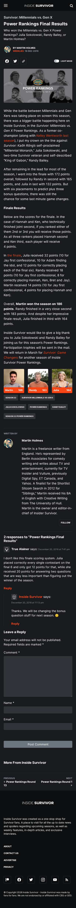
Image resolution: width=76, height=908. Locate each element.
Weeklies (18, 51)
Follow (65, 522)
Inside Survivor (30, 597)
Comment (12, 652)
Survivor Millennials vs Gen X (37, 397)
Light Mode (66, 61)
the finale (14, 255)
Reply (8, 588)
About (8, 846)
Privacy (9, 867)
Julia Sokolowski (15, 407)
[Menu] (8, 6)
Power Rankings (38, 407)
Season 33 (11, 397)
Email (9, 719)
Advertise (10, 860)
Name (9, 703)
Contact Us (11, 853)
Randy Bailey (59, 407)
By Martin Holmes (24, 47)
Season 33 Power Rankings (20, 416)
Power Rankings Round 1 (56, 781)
